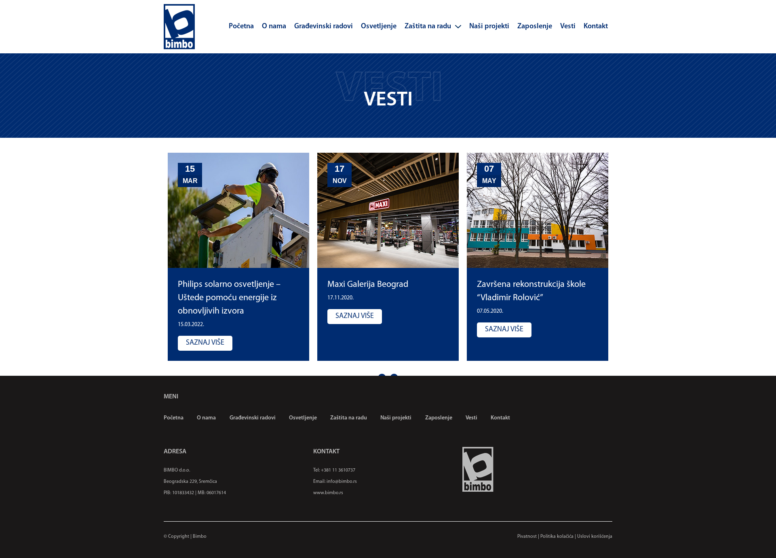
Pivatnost (527, 536)
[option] (238, 257)
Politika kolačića (557, 536)
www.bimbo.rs (328, 493)
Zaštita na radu (428, 26)
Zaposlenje (534, 26)
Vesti (568, 26)
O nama (274, 26)
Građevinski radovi (323, 26)
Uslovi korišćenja (594, 536)
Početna (241, 26)
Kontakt (596, 26)
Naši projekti (489, 26)
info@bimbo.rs (342, 481)
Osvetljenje (378, 26)
